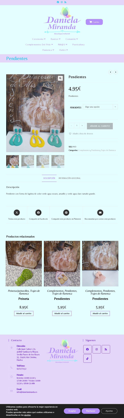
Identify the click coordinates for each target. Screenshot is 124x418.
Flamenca (47, 50)
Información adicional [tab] (70, 178)
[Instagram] (97, 349)
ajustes (27, 415)
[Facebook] (87, 349)
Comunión (71, 39)
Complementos (84, 150)
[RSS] (106, 349)
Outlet (62, 50)
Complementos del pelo (38, 44)
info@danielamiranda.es (27, 392)
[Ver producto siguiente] (116, 72)
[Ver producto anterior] (110, 72)
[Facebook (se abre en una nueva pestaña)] (58, 2)
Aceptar (72, 410)
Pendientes (75, 107)
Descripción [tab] (49, 178)
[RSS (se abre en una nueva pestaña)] (65, 2)
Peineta (23, 299)
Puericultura (78, 44)
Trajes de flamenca (108, 150)
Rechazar (90, 410)
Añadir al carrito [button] (23, 313)
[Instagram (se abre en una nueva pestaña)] (62, 2)
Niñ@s (62, 44)
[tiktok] (87, 358)
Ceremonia (38, 39)
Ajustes (109, 410)
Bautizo (55, 39)
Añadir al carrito (100, 126)
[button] (60, 78)
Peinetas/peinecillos (18, 290)
